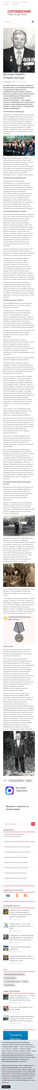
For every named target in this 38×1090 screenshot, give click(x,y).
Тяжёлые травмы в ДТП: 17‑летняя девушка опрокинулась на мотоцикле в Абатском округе (22, 998)
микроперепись (10, 978)
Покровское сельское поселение (15, 873)
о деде (28, 781)
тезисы (25, 981)
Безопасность (16, 4)
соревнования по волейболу (14, 974)
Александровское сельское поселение (17, 852)
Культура (6, 4)
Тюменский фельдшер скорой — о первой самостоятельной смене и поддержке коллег (22, 958)
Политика (6, 2)
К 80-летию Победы (16, 781)
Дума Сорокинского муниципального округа (20, 841)
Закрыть (6, 1087)
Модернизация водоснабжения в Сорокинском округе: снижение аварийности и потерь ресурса (22, 1018)
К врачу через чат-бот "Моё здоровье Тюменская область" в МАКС (21, 926)
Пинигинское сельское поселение (16, 857)
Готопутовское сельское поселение (16, 868)
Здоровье (24, 2)
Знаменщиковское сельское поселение (18, 847)
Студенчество (9, 985)
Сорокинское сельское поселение (16, 878)
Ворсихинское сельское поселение (16, 862)
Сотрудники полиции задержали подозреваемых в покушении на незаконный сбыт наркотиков (21, 937)
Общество (15, 2)
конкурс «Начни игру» (12, 981)
